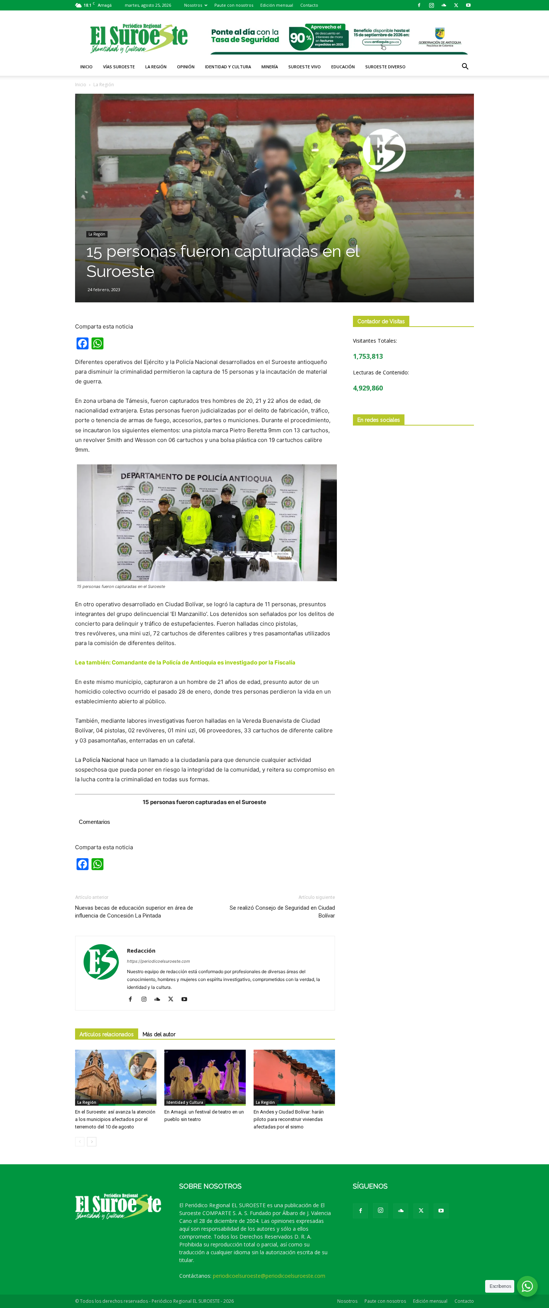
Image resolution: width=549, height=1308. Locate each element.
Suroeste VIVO (304, 66)
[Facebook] (419, 5)
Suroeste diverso (385, 66)
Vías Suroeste (119, 66)
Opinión (186, 66)
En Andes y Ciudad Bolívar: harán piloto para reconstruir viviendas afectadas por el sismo (289, 1119)
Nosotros (193, 5)
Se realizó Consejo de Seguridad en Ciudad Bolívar (282, 911)
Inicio (86, 66)
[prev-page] (79, 1141)
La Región (156, 66)
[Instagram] (431, 5)
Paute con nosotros (233, 5)
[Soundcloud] (443, 5)
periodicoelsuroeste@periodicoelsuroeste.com (269, 1275)
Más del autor (159, 1034)
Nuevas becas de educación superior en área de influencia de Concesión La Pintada (134, 911)
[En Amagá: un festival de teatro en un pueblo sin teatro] (205, 1078)
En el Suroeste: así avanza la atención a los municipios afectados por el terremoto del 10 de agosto (115, 1119)
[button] (465, 67)
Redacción (141, 950)
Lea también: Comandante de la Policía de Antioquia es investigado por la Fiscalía (186, 662)
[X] (456, 5)
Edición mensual (276, 5)
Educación (343, 66)
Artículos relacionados (107, 1034)
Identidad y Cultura (228, 66)
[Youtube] (468, 5)
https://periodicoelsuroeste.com (158, 961)
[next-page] (91, 1141)
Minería (269, 66)
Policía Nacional (103, 759)
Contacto (309, 5)
